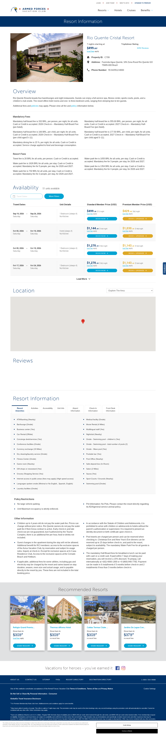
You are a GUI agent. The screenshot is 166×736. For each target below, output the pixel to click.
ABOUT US (14, 680)
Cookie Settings (127, 725)
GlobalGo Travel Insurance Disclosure (25, 699)
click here (42, 719)
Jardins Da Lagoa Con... (134, 627)
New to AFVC (124, 3)
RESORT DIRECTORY (74, 680)
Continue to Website (127, 731)
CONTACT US (31, 680)
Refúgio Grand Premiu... (24, 627)
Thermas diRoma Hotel (60, 627)
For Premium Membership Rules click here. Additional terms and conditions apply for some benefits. (42, 703)
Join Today (110, 3)
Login (98, 3)
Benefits (145, 10)
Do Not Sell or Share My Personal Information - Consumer (33, 694)
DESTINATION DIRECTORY (100, 680)
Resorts (102, 10)
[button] (14, 57)
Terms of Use (92, 689)
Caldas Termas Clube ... (97, 627)
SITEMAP (46, 680)
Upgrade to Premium (143, 3)
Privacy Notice (107, 689)
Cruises (131, 10)
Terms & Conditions (78, 689)
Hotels (118, 10)
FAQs (58, 680)
